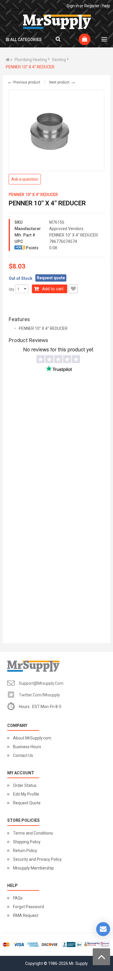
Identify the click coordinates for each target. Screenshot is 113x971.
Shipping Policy (27, 842)
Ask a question (24, 179)
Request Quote (27, 803)
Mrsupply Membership (33, 868)
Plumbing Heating (30, 59)
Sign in (73, 5)
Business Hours (27, 746)
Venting (59, 59)
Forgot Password (28, 906)
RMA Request (25, 915)
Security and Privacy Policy (37, 859)
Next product (62, 82)
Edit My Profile (26, 794)
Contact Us (23, 755)
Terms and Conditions (33, 833)
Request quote (51, 277)
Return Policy (25, 850)
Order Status (25, 785)
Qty (11, 289)
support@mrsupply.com (41, 683)
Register (92, 5)
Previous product (23, 82)
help (106, 5)
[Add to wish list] (73, 288)
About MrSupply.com (32, 738)
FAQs (18, 898)
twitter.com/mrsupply (39, 695)
